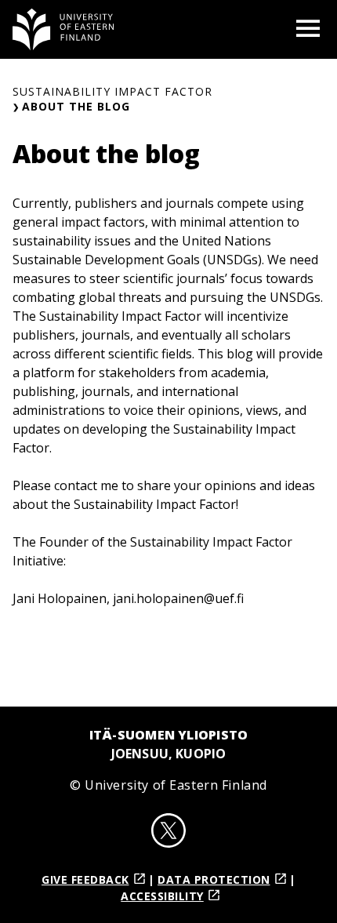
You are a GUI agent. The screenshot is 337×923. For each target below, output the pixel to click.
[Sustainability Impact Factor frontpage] (63, 29)
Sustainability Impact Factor (112, 91)
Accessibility (162, 895)
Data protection (214, 879)
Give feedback (85, 879)
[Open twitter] (168, 832)
